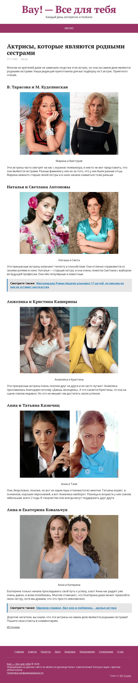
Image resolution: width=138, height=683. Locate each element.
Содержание (106, 651)
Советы (32, 651)
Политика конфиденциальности (25, 672)
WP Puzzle (125, 675)
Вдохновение (87, 651)
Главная (19, 651)
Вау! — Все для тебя (69, 9)
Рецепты (46, 651)
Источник (13, 627)
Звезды (24, 59)
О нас (120, 651)
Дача (57, 651)
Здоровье (70, 651)
